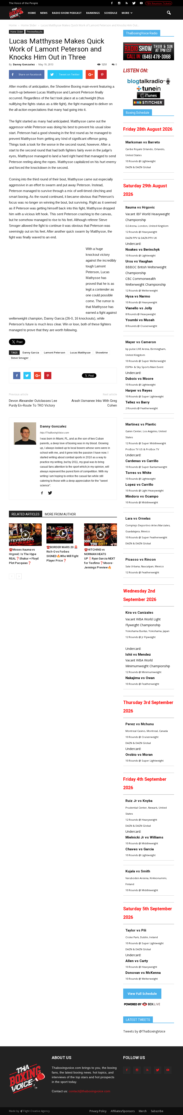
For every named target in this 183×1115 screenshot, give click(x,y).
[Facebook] (111, 3)
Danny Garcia (31, 352)
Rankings (93, 12)
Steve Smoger (20, 357)
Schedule (110, 12)
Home (32, 12)
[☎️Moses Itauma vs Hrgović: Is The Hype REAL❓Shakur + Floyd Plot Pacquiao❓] (25, 534)
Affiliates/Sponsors (123, 1111)
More (125, 12)
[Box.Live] (142, 1005)
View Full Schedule (142, 993)
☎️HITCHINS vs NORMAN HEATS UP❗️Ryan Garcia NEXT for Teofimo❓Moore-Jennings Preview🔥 (99, 558)
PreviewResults (34, 31)
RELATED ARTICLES (26, 514)
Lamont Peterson (54, 352)
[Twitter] (134, 3)
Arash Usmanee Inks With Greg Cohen (94, 403)
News (44, 12)
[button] (168, 13)
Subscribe (157, 1111)
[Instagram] (119, 3)
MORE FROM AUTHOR (60, 514)
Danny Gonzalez (24, 64)
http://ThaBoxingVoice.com (54, 432)
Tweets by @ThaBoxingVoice (144, 1031)
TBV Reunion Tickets (158, 3)
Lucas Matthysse (80, 352)
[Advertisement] (46, 279)
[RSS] (126, 3)
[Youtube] (141, 3)
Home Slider (16, 31)
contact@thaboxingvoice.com (89, 1091)
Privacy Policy (97, 1111)
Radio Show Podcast (67, 12)
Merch (143, 1111)
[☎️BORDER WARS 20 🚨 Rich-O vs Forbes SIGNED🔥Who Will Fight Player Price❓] (62, 533)
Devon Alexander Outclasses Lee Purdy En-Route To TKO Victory (33, 403)
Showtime (102, 352)
